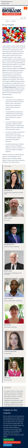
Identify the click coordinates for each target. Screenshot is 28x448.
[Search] (25, 18)
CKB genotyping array (10, 87)
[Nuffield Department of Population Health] (9, 2)
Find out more (7, 445)
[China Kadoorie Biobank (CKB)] (11, 11)
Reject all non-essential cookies (12, 442)
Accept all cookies (8, 439)
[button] (25, 8)
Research (7, 21)
